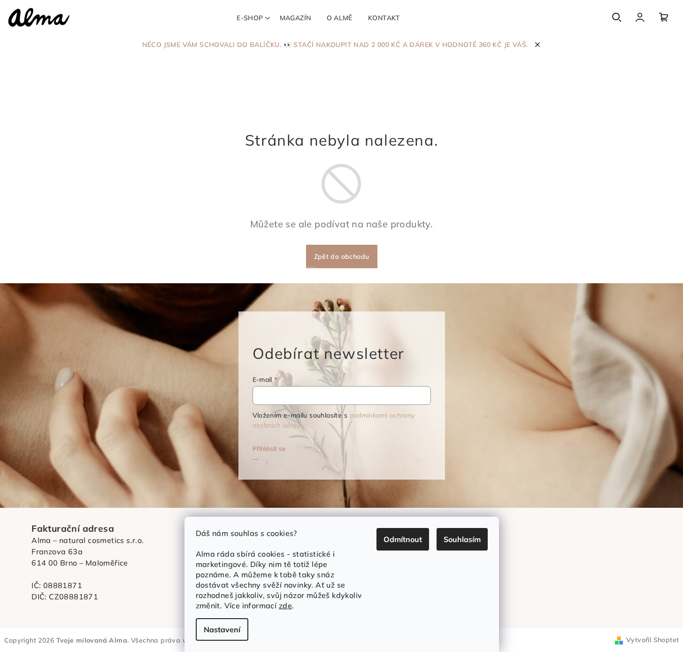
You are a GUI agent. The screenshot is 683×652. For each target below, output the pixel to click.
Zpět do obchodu (341, 256)
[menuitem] (249, 18)
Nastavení (222, 629)
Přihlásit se (269, 448)
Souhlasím (462, 539)
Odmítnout (403, 539)
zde (285, 605)
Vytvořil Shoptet (652, 640)
